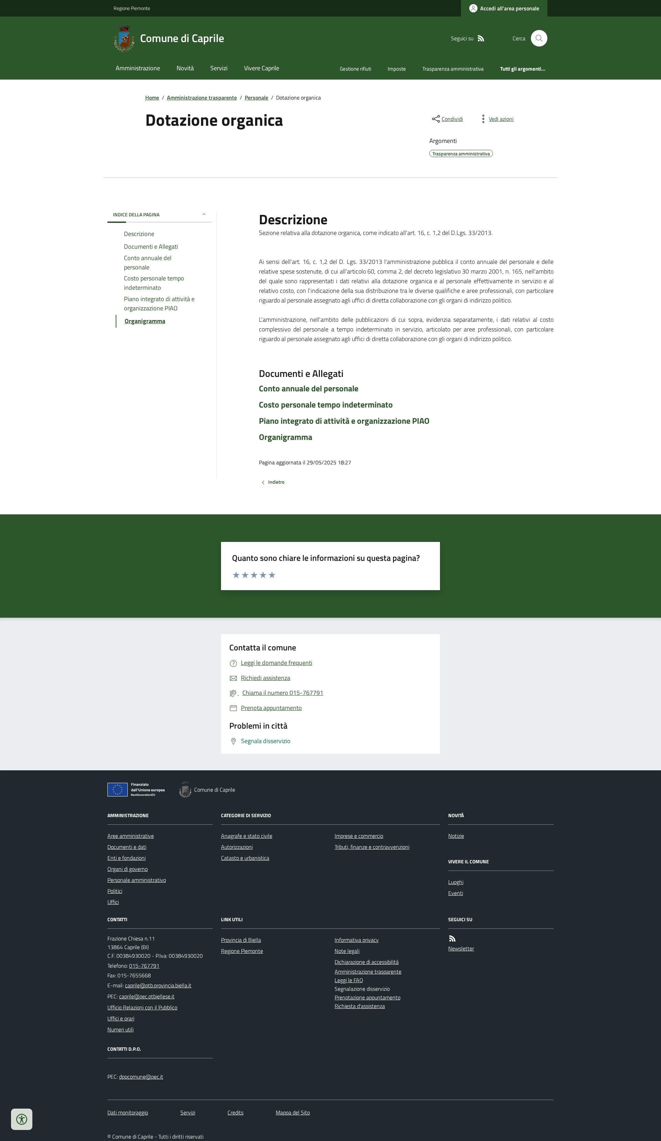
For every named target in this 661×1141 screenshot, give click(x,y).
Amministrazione (138, 68)
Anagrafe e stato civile (246, 836)
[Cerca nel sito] (536, 38)
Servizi (219, 68)
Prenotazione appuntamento (367, 997)
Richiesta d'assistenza (360, 1006)
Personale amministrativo (136, 880)
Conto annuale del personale (308, 388)
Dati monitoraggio (127, 1112)
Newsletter (461, 948)
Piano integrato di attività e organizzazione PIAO (344, 420)
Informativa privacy (357, 940)
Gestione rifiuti (355, 69)
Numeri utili (120, 1029)
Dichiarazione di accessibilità (367, 962)
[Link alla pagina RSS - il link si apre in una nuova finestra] (481, 38)
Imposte (397, 69)
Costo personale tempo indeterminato (326, 404)
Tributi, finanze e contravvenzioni (372, 847)
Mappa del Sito (293, 1112)
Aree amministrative (130, 836)
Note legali (347, 951)
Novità (185, 68)
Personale (256, 97)
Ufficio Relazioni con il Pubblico (142, 1007)
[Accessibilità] (21, 1119)
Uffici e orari (120, 1018)
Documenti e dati (126, 847)
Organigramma (285, 437)
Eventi (455, 893)
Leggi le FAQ (349, 980)
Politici (114, 891)
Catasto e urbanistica (245, 858)
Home (152, 97)
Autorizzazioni (237, 847)
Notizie (456, 836)
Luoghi (455, 882)
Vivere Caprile (261, 68)
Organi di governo (127, 869)
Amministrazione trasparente (202, 97)
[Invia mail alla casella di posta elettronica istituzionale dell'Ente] (158, 985)
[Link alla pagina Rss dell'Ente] (452, 938)
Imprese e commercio (359, 836)
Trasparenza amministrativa (453, 69)
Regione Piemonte (132, 8)
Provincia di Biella (241, 940)
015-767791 (144, 966)
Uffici (113, 902)
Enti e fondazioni (126, 858)
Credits (235, 1112)
